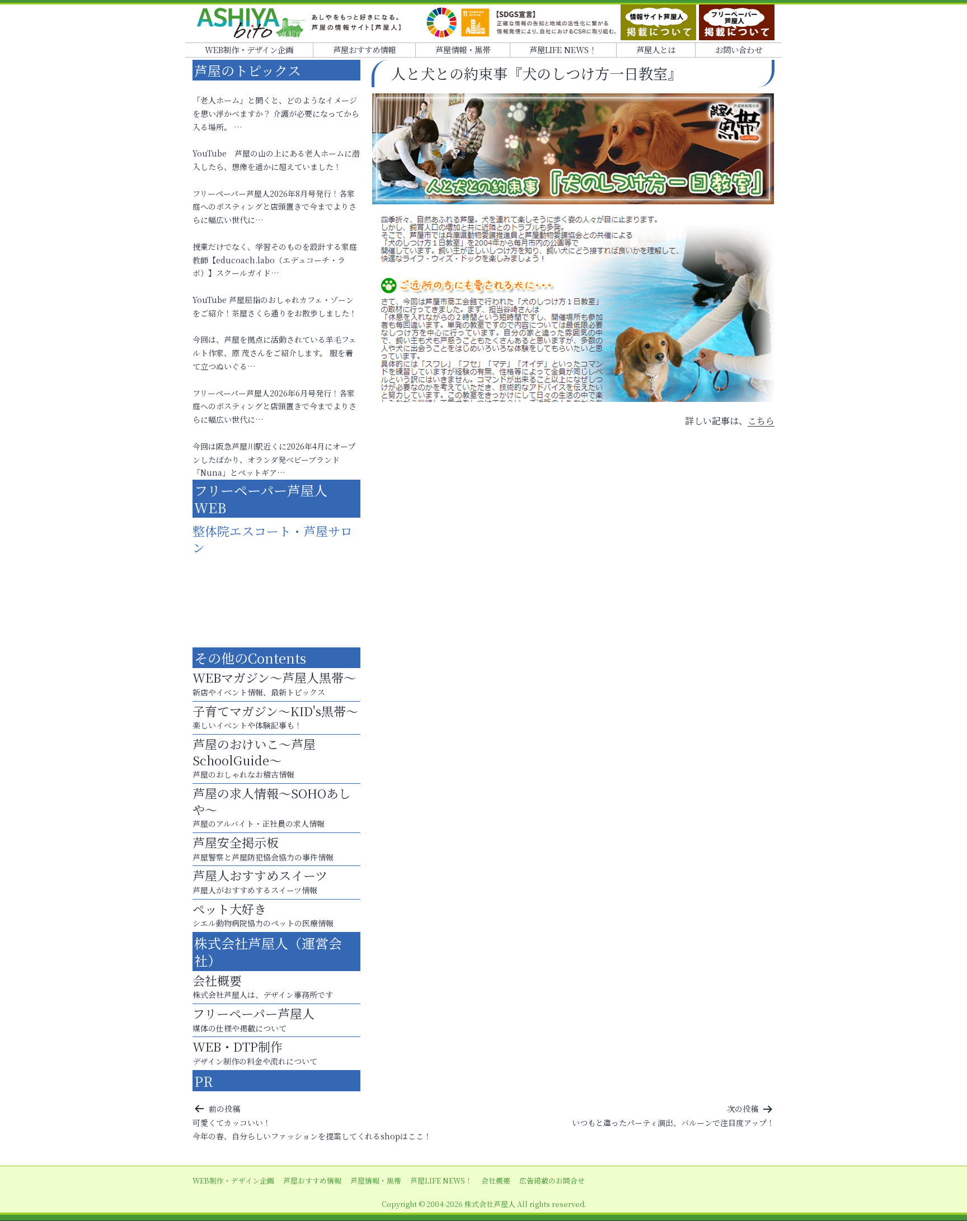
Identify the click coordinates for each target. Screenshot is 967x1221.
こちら (761, 420)
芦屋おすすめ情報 (364, 49)
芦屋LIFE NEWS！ (563, 49)
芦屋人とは (655, 49)
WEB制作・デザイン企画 (249, 49)
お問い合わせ (738, 49)
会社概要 (495, 1180)
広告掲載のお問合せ (552, 1180)
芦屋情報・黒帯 (462, 49)
